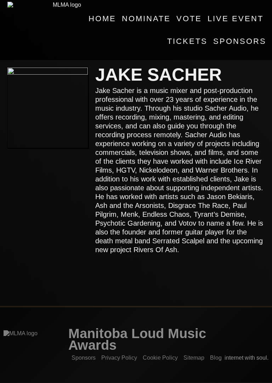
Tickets (187, 41)
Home (102, 18)
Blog (216, 358)
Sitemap (193, 358)
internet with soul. (248, 358)
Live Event (236, 18)
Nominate (146, 18)
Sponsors (239, 41)
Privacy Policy (119, 358)
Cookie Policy (160, 358)
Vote (189, 18)
